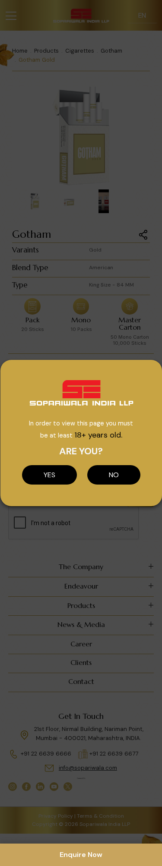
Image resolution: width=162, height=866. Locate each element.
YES (49, 474)
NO (114, 474)
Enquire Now (81, 854)
